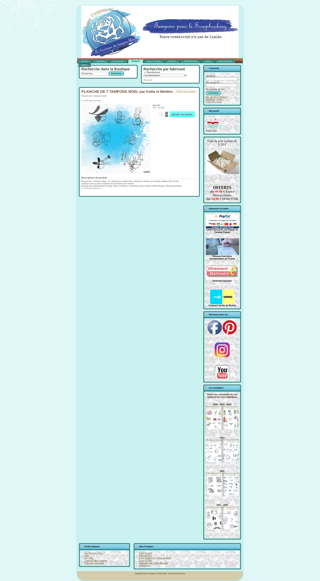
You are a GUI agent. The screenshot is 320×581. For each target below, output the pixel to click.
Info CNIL (89, 558)
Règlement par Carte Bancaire (153, 563)
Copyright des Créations (96, 560)
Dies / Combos (154, 61)
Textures (172, 61)
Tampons (136, 61)
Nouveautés (118, 61)
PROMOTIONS (190, 61)
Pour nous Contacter (94, 563)
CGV (86, 555)
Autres (208, 61)
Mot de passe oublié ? (216, 97)
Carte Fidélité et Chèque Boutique (155, 558)
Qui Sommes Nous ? (94, 553)
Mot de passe (212, 82)
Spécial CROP (225, 61)
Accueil (84, 61)
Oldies (85, 65)
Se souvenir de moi (215, 89)
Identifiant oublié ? (215, 99)
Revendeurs (144, 565)
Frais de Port (145, 555)
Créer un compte (214, 102)
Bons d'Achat (145, 560)
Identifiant (210, 76)
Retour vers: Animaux (186, 91)
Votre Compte (145, 553)
